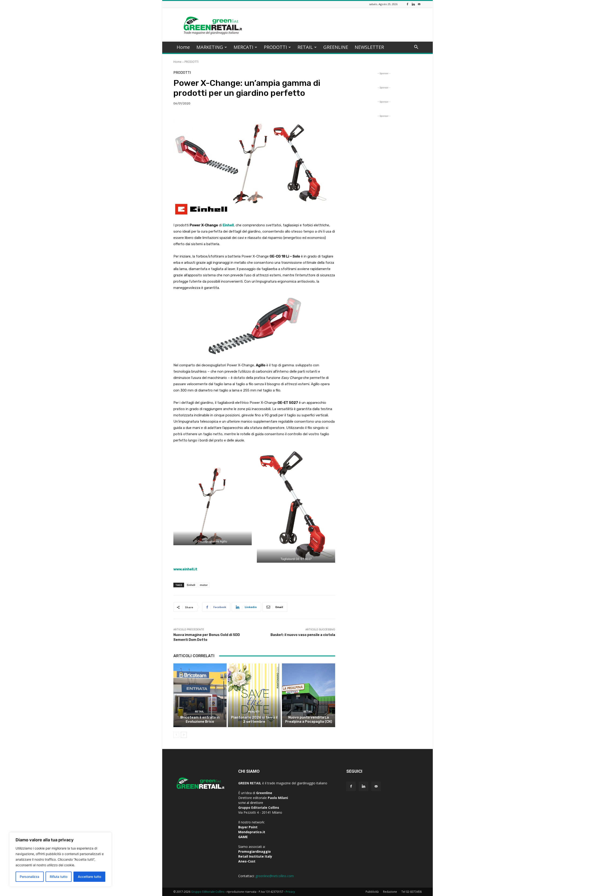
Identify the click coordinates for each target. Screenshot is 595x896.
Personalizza (29, 877)
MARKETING (209, 47)
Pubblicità (372, 892)
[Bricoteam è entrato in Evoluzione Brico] (200, 695)
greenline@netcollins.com (274, 876)
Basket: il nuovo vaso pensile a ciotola (303, 635)
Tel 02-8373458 (411, 892)
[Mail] (419, 4)
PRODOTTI (275, 47)
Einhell (228, 225)
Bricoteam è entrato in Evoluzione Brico (200, 719)
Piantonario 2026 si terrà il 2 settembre (254, 719)
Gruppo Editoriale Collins (207, 892)
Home (183, 47)
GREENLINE (335, 47)
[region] (60, 859)
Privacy (290, 892)
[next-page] (184, 735)
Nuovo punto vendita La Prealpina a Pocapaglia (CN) (308, 719)
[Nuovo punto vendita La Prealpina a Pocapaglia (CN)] (308, 695)
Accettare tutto (89, 877)
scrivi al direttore (250, 802)
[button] (416, 47)
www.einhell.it (185, 569)
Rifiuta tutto (58, 877)
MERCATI (243, 47)
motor (204, 585)
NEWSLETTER (369, 47)
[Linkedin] (413, 4)
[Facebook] (407, 4)
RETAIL (305, 47)
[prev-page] (176, 735)
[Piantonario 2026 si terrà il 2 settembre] (254, 695)
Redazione (390, 892)
